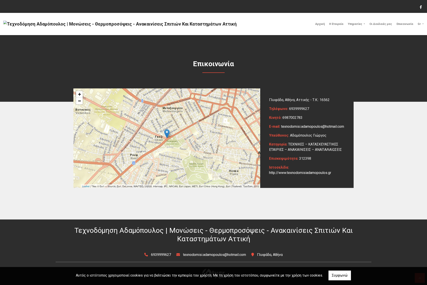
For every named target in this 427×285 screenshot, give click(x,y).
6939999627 (161, 255)
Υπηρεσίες (355, 24)
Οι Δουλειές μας (380, 24)
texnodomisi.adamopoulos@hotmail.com (312, 126)
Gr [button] (420, 24)
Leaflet (85, 186)
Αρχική (320, 24)
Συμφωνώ (340, 275)
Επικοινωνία (405, 24)
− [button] (79, 101)
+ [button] (79, 94)
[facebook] (420, 7)
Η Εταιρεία (336, 24)
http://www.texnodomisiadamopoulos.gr (300, 173)
